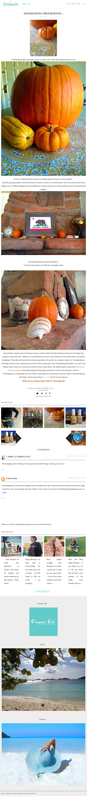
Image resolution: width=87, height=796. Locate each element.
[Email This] (37, 393)
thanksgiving (47, 396)
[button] (26, 4)
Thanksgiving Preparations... (54, 418)
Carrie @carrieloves (18, 456)
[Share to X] (42, 393)
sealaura (8, 793)
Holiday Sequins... (11, 418)
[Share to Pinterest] (50, 393)
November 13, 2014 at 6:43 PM (77, 478)
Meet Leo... (75, 546)
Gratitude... (32, 418)
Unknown (11, 478)
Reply (3, 469)
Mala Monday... (54, 546)
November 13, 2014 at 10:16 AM (77, 456)
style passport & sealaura (11, 546)
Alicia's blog (46, 377)
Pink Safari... (33, 546)
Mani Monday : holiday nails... (76, 418)
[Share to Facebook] (46, 393)
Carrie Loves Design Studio (27, 793)
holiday (39, 396)
